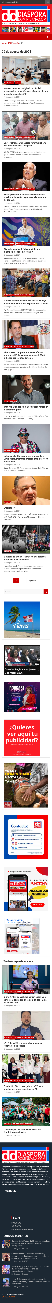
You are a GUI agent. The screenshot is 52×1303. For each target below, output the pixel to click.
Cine (6, 401)
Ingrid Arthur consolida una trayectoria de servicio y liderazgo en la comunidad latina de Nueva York (25, 1000)
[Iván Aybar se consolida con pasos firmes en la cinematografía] (26, 389)
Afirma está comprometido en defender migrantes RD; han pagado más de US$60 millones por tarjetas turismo (24, 355)
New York (8, 295)
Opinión (7, 502)
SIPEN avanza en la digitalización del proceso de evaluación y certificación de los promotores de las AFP (26, 91)
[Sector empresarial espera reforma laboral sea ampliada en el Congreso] (26, 125)
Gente (17, 82)
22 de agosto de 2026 (12, 1006)
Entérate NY (10, 508)
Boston (7, 1124)
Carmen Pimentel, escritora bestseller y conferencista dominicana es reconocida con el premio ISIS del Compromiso (30, 1256)
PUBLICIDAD (16, 1223)
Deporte (7, 551)
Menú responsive (47, 2)
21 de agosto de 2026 (12, 1049)
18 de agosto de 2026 (12, 1135)
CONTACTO (16, 1226)
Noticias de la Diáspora (24, 295)
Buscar (46, 591)
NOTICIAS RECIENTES (16, 1235)
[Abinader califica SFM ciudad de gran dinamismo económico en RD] (26, 231)
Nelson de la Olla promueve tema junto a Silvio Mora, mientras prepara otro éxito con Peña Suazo (26, 459)
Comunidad (8, 82)
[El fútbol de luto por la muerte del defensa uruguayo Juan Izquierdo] (26, 539)
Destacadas (9, 137)
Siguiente (32, 581)
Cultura (13, 401)
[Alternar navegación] (5, 37)
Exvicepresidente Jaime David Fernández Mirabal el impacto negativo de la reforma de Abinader (25, 197)
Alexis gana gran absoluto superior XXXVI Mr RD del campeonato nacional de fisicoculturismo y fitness (30, 1268)
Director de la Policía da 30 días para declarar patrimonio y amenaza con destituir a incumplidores (30, 1243)
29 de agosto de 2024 (12, 97)
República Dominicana (25, 137)
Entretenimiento (11, 450)
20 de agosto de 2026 (12, 1092)
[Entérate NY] (26, 490)
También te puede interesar (19, 961)
